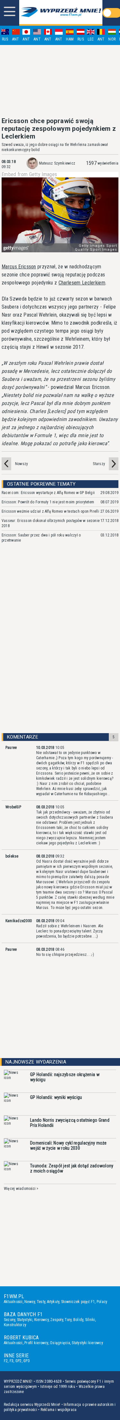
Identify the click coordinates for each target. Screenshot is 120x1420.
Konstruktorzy (15, 1325)
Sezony (9, 1319)
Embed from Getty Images (29, 174)
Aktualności (13, 1301)
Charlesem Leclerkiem (82, 283)
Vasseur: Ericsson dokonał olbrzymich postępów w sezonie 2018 (51, 523)
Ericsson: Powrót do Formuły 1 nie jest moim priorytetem (48, 502)
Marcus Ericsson (19, 267)
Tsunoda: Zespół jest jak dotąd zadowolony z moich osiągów (71, 1168)
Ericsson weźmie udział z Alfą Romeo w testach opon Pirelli (50, 511)
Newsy (29, 1301)
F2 (6, 1361)
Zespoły (56, 1319)
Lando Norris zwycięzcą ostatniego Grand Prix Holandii (69, 1123)
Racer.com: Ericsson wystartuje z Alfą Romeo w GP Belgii (48, 492)
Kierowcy (41, 1319)
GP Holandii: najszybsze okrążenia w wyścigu (65, 1077)
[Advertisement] (60, 81)
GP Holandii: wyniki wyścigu (56, 1097)
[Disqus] (60, 643)
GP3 (26, 1361)
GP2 (18, 1361)
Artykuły (53, 1301)
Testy (41, 1301)
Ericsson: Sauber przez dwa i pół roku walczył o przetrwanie (41, 538)
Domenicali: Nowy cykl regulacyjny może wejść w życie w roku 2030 (68, 1145)
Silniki (90, 1319)
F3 (11, 1361)
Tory (68, 1319)
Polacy (102, 1301)
